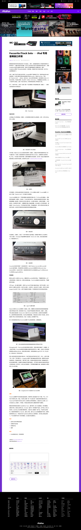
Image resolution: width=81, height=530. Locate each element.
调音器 (32, 516)
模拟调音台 (49, 506)
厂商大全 (29, 11)
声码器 (26, 513)
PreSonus (63, 511)
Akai (62, 502)
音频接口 (48, 504)
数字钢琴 (54, 506)
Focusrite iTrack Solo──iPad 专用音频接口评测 (63, 122)
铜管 (8, 500)
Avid (68, 503)
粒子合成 (17, 506)
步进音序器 (40, 512)
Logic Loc (11, 60)
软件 (40, 11)
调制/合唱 (32, 507)
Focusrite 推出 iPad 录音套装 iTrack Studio (63, 146)
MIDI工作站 (40, 503)
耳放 (48, 512)
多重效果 (26, 515)
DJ (39, 509)
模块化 (17, 509)
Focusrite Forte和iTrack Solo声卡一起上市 (63, 168)
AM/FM (17, 503)
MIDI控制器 (49, 502)
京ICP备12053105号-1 (40, 527)
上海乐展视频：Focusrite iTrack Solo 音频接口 (63, 161)
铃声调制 (32, 515)
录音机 (32, 512)
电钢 (8, 504)
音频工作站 (40, 500)
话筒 (48, 508)
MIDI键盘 (48, 500)
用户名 (12, 471)
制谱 (39, 515)
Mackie (62, 508)
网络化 (32, 513)
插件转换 (40, 513)
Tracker (40, 508)
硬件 (37, 11)
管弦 (8, 506)
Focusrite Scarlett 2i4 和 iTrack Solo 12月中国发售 (63, 154)
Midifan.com (19, 441)
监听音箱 (48, 513)
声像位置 (26, 516)
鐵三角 (69, 502)
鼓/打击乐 (9, 507)
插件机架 (40, 507)
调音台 (26, 507)
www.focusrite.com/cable (36, 158)
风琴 (8, 513)
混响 (25, 502)
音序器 (54, 516)
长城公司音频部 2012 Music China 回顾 (62, 157)
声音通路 (32, 511)
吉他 (8, 511)
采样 (17, 504)
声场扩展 (26, 506)
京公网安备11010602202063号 (49, 527)
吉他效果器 (55, 507)
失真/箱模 (32, 508)
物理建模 (17, 515)
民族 (8, 502)
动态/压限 (32, 506)
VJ (39, 511)
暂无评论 (28, 60)
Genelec (62, 506)
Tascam (62, 513)
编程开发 (40, 516)
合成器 (54, 500)
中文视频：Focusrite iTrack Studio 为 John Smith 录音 (63, 143)
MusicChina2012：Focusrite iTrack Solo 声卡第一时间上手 (63, 165)
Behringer (63, 503)
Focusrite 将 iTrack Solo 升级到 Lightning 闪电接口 (63, 139)
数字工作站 (55, 511)
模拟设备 (54, 502)
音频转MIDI (32, 509)
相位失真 (17, 511)
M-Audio (69, 508)
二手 (48, 11)
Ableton (62, 500)
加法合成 (17, 502)
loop (8, 509)
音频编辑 (40, 506)
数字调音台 (49, 507)
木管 (8, 515)
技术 (44, 11)
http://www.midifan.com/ (18, 439)
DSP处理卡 (49, 515)
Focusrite (63, 504)
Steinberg (63, 515)
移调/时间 (26, 508)
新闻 (33, 11)
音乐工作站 (40, 502)
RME (68, 512)
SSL (62, 512)
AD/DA (54, 508)
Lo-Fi (31, 504)
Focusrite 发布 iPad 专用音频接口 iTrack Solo (62, 171)
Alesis (68, 500)
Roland (69, 513)
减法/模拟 (17, 500)
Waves (62, 516)
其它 (17, 516)
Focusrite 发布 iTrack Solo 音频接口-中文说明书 (63, 135)
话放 (48, 511)
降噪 (31, 500)
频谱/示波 (32, 502)
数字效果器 (49, 516)
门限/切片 (26, 512)
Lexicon (69, 507)
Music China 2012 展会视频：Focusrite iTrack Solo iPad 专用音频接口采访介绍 (62, 126)
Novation (69, 511)
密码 (12, 473)
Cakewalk (69, 504)
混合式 (17, 507)
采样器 (54, 513)
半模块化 (17, 508)
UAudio (69, 515)
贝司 (8, 503)
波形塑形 (17, 512)
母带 (31, 503)
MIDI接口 (48, 503)
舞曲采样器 (55, 515)
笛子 (8, 512)
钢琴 (8, 508)
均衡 (25, 511)
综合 (8, 516)
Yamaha (69, 516)
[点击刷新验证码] (37, 473)
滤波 (25, 509)
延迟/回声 (26, 503)
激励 (25, 500)
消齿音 (26, 504)
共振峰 (17, 513)
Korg (62, 507)
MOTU (62, 509)
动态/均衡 (54, 509)
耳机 (48, 509)
